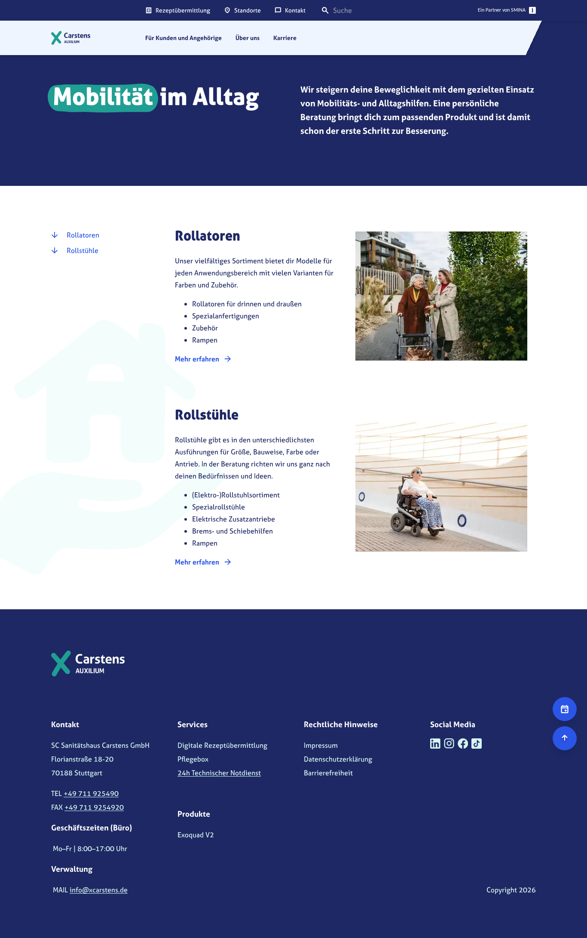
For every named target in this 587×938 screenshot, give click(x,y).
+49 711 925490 (91, 793)
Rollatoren (83, 235)
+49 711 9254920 (94, 807)
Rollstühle (82, 250)
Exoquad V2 (195, 834)
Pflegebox (192, 759)
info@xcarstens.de (99, 890)
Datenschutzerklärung (338, 759)
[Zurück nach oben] (565, 738)
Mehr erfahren (197, 359)
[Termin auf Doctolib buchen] (565, 709)
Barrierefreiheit (328, 773)
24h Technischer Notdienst (219, 773)
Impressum (321, 745)
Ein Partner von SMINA (502, 10)
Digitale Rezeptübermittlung (222, 745)
